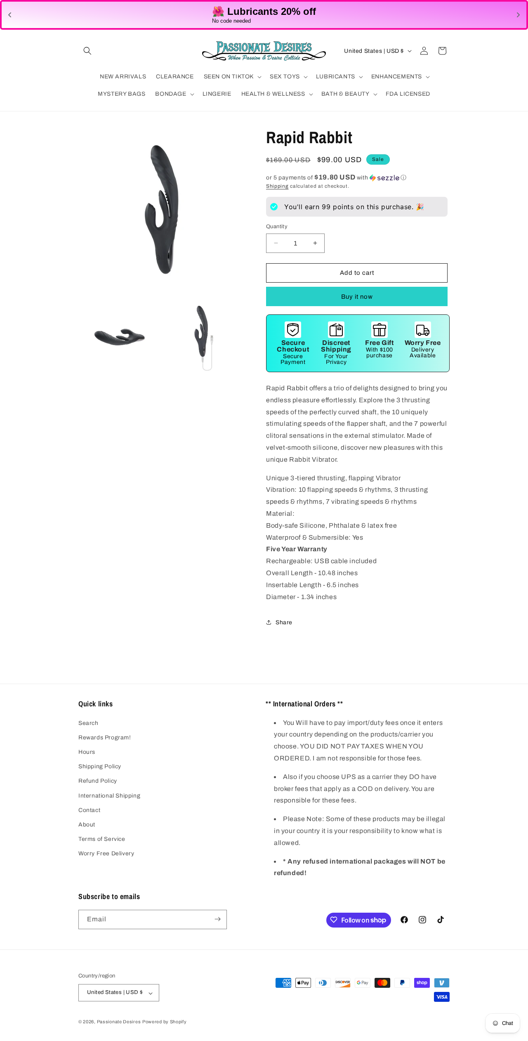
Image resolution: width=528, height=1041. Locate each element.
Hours (86, 752)
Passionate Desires (119, 1022)
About (86, 824)
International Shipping (109, 795)
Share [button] (284, 622)
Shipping (277, 186)
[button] (87, 51)
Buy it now (357, 296)
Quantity (277, 226)
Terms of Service (101, 839)
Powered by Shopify (164, 1022)
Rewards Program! (104, 737)
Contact (89, 810)
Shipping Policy (99, 766)
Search (88, 723)
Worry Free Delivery (106, 853)
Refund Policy (97, 781)
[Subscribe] (217, 919)
